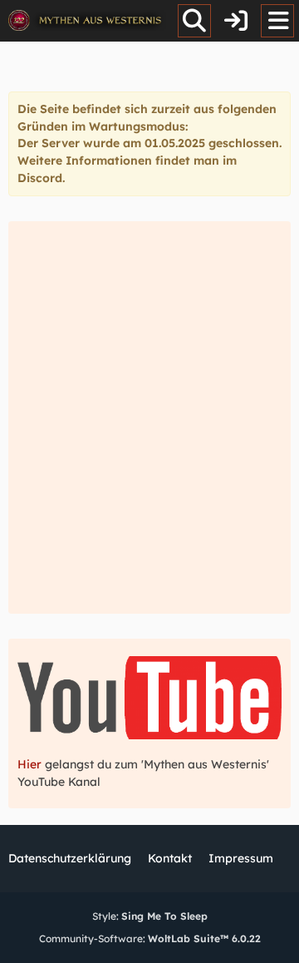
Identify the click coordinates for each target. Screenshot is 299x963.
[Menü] (277, 20)
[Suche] (194, 20)
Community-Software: (150, 938)
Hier (31, 764)
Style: (150, 916)
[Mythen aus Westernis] (87, 20)
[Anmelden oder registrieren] (235, 21)
